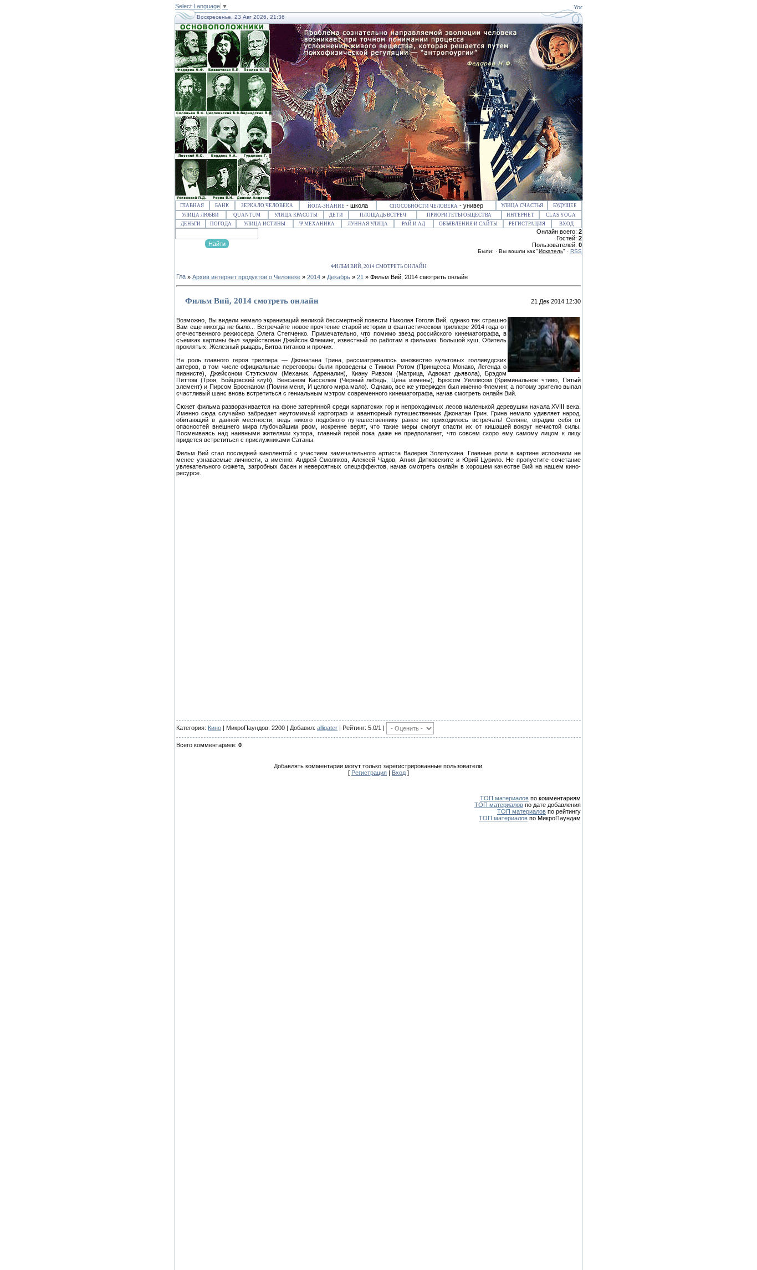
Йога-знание (326, 206)
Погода (221, 224)
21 (360, 277)
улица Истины (264, 224)
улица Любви (200, 215)
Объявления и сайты (468, 224)
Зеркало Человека (267, 205)
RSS (576, 251)
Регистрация (527, 224)
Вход (566, 224)
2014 (313, 277)
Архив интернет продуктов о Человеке (246, 277)
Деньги (191, 224)
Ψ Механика (317, 224)
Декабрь (338, 277)
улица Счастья (522, 205)
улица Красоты (296, 215)
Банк (222, 205)
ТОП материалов (504, 798)
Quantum (246, 215)
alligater (327, 727)
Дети (336, 215)
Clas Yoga (561, 215)
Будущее (565, 205)
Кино (214, 727)
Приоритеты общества (459, 215)
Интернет (520, 215)
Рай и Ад (413, 224)
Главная (192, 205)
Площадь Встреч (383, 215)
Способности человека (424, 206)
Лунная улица (367, 224)
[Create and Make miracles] (578, 6)
